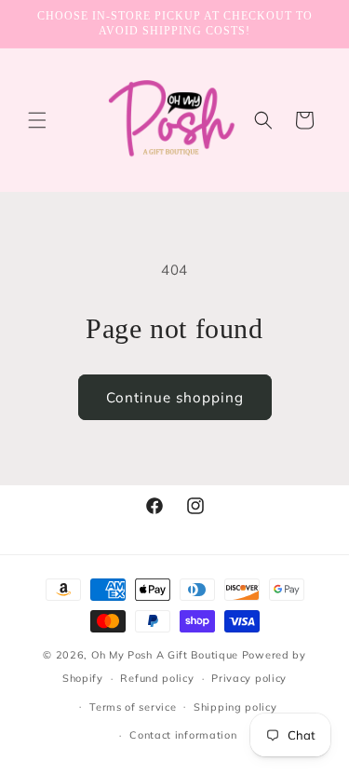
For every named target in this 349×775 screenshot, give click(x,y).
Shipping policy (235, 707)
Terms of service (132, 707)
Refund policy (157, 678)
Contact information (182, 734)
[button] (37, 120)
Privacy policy (249, 678)
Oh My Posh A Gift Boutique (164, 654)
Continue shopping (175, 397)
